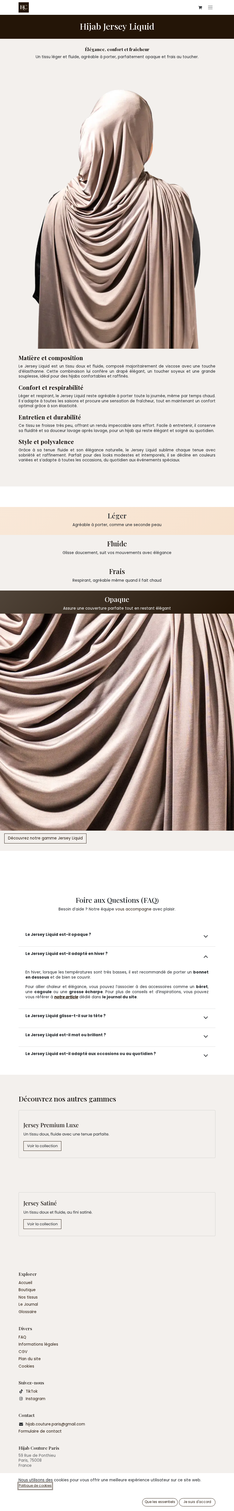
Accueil (25, 1282)
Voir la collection (42, 1146)
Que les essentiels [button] (160, 1502)
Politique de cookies (35, 1485)
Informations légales (38, 1344)
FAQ (22, 1337)
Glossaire (28, 1312)
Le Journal (28, 1304)
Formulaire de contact (40, 1431)
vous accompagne (133, 909)
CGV (23, 1351)
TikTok (32, 1391)
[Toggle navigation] (210, 7)
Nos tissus (28, 1297)
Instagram (35, 1399)
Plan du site (30, 1359)
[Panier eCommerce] (200, 8)
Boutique (27, 1290)
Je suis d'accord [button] (197, 1502)
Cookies (26, 1366)
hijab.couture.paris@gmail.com (55, 1424)
